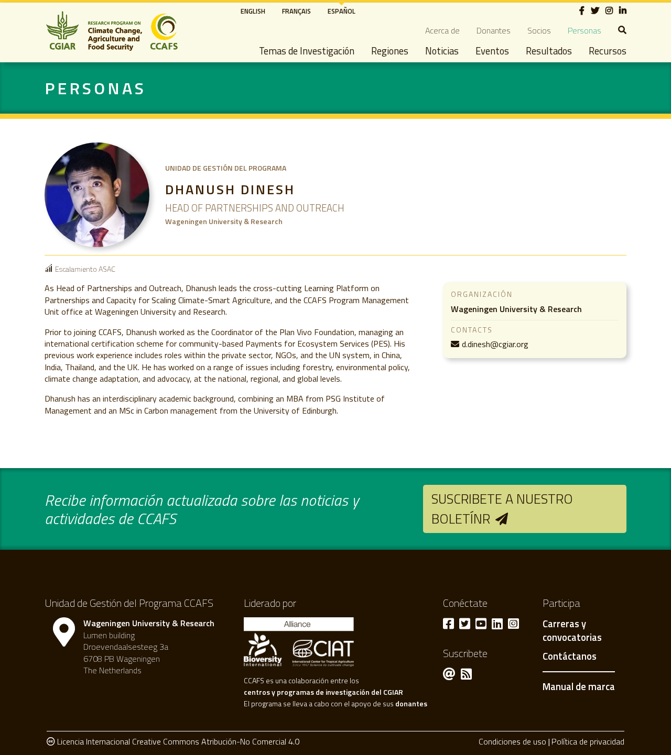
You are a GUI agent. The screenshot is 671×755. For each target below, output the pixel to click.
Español (341, 11)
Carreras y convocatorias (572, 631)
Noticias (442, 50)
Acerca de (442, 30)
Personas (584, 30)
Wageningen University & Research (516, 309)
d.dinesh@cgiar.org (495, 344)
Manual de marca (579, 686)
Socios (539, 30)
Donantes (494, 30)
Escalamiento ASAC (85, 268)
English (253, 11)
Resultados (549, 50)
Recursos (607, 50)
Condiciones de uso (512, 741)
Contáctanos (570, 656)
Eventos (492, 50)
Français (296, 11)
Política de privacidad (587, 741)
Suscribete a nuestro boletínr (502, 508)
